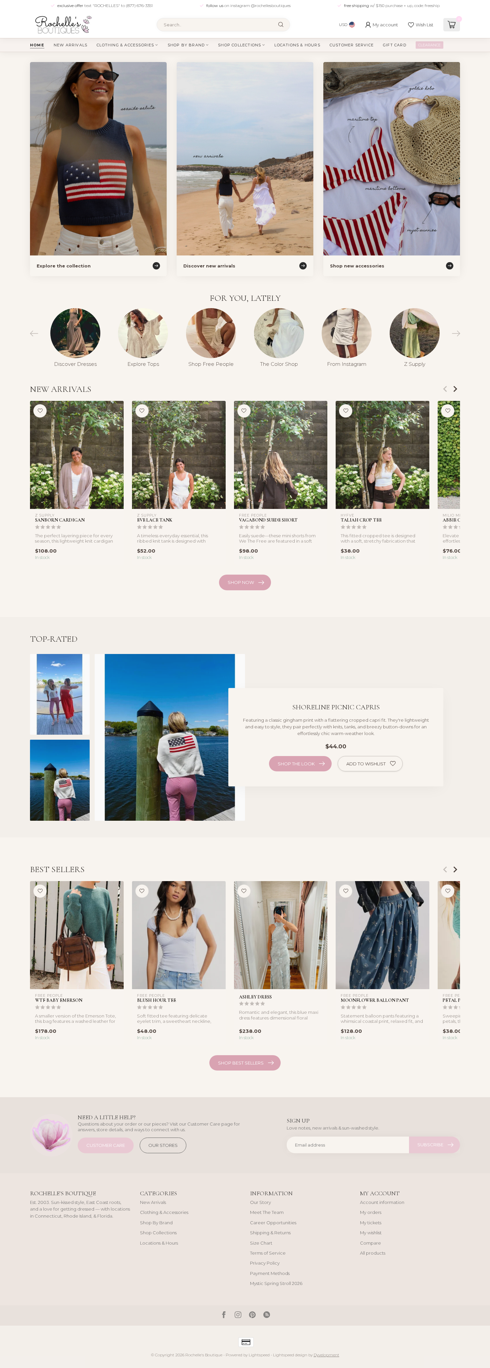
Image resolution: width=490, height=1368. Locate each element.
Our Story (260, 1202)
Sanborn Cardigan (60, 520)
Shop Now (241, 582)
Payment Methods (270, 1273)
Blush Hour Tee (156, 1000)
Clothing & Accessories (125, 45)
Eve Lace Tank (154, 520)
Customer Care (105, 1145)
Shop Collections (239, 45)
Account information (382, 1202)
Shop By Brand (186, 45)
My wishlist (371, 1232)
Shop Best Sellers (241, 1063)
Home (37, 45)
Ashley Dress (255, 997)
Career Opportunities (273, 1222)
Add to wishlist (366, 763)
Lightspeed (259, 1355)
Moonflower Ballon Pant (375, 1000)
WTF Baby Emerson (58, 1000)
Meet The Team (267, 1212)
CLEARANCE (429, 45)
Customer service (352, 45)
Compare (370, 1243)
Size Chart (261, 1243)
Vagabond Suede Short (268, 520)
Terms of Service (268, 1253)
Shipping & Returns (270, 1232)
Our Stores (163, 1145)
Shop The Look (296, 763)
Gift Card (394, 45)
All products (372, 1253)
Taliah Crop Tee (361, 520)
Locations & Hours (297, 45)
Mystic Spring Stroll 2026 (276, 1283)
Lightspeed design (290, 1355)
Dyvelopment (326, 1355)
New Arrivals (70, 45)
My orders (370, 1212)
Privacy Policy (265, 1263)
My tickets (370, 1222)
